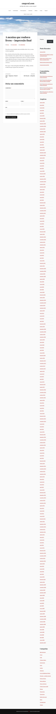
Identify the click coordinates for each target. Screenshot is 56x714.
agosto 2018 (42, 339)
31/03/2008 (14, 44)
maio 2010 (42, 571)
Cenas (41, 10)
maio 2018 (42, 347)
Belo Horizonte (43, 652)
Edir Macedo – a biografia (29, 75)
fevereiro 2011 (42, 550)
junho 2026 (42, 107)
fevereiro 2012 (42, 518)
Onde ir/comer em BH (28, 14)
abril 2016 (42, 410)
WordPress (26, 711)
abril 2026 (42, 113)
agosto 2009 (42, 595)
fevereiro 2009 (42, 611)
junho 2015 (42, 424)
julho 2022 (42, 218)
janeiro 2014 (42, 463)
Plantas (36, 10)
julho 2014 (42, 450)
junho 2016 (42, 405)
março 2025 (42, 147)
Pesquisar (42, 39)
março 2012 (42, 516)
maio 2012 (42, 513)
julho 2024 (42, 160)
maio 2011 (42, 542)
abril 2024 (42, 168)
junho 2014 (42, 453)
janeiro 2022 (42, 234)
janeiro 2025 (42, 149)
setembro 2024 (43, 155)
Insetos (41, 668)
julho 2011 (42, 537)
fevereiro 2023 (42, 202)
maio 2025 (42, 142)
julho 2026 (42, 105)
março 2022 (42, 229)
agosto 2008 (42, 626)
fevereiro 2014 (42, 460)
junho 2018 (42, 344)
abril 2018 (42, 350)
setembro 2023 (43, 186)
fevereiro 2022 (42, 231)
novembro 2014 (43, 439)
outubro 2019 (42, 305)
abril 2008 (42, 637)
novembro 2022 (43, 210)
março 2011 (42, 547)
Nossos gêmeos (23, 10)
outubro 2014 (42, 442)
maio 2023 (42, 197)
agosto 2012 (42, 505)
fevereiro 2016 (42, 416)
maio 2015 (42, 426)
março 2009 (42, 608)
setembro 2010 (43, 561)
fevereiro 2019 (42, 323)
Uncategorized (42, 702)
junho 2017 (42, 373)
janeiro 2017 (42, 387)
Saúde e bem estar (43, 697)
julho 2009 (42, 597)
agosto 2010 (42, 563)
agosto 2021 (42, 247)
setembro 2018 (43, 337)
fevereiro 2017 (42, 384)
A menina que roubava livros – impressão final (18, 38)
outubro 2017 (42, 366)
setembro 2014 (43, 445)
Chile (41, 657)
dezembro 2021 (43, 236)
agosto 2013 (42, 476)
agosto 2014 (42, 447)
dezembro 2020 (43, 268)
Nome (6, 101)
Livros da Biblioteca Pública (45, 673)
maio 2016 (42, 408)
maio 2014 (42, 455)
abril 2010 (42, 574)
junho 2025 (42, 139)
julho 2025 (42, 136)
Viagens (46, 10)
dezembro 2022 (43, 207)
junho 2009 (42, 600)
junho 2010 (42, 568)
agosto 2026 (42, 102)
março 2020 (42, 292)
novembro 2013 (43, 468)
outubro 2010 (42, 558)
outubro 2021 (42, 242)
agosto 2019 (42, 310)
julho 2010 (42, 566)
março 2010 (42, 576)
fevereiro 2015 (42, 434)
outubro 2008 (42, 621)
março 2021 (42, 260)
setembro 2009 (43, 592)
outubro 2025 (42, 128)
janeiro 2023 (42, 205)
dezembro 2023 (43, 178)
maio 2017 (42, 376)
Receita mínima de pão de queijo (46, 62)
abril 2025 (42, 144)
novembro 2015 (43, 421)
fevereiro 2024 (42, 173)
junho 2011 (42, 539)
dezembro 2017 (43, 360)
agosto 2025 (42, 134)
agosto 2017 (42, 371)
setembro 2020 (43, 276)
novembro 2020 (43, 271)
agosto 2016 (42, 400)
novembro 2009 (43, 587)
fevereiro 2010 (42, 579)
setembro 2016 (43, 397)
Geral (10, 10)
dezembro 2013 (43, 466)
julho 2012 (42, 508)
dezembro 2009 (43, 584)
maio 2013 (42, 484)
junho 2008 (42, 632)
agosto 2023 (42, 189)
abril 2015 (42, 429)
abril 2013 (42, 487)
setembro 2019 (43, 308)
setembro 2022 (43, 213)
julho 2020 (42, 281)
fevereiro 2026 (42, 118)
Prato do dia (42, 691)
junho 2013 (42, 482)
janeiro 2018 (42, 358)
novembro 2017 (43, 363)
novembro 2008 (43, 619)
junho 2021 (42, 252)
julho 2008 (42, 629)
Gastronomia (15, 10)
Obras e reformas (43, 683)
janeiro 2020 (42, 297)
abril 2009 (42, 605)
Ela (8, 44)
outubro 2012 (42, 500)
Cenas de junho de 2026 (44, 65)
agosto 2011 (42, 534)
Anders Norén (37, 711)
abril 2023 (42, 200)
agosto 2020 (42, 279)
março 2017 (42, 381)
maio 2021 (42, 255)
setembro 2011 (43, 532)
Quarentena (42, 694)
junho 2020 (42, 284)
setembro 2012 (43, 503)
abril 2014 (42, 458)
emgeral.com (28, 3)
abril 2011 (42, 545)
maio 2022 (42, 223)
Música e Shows (43, 678)
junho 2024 (42, 163)
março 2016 (42, 413)
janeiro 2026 (42, 120)
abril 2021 (42, 258)
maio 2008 (42, 634)
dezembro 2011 (43, 524)
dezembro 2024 (43, 152)
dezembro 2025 (43, 123)
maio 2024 (42, 165)
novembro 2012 (43, 497)
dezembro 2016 (43, 389)
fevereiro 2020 (42, 294)
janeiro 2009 (42, 613)
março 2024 (42, 171)
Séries (41, 699)
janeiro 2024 (42, 176)
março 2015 (42, 431)
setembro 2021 (43, 244)
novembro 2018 (43, 331)
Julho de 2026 (42, 51)
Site (6, 107)
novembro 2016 (43, 392)
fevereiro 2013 (42, 492)
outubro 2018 (42, 334)
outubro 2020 (42, 273)
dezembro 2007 (43, 642)
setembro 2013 (43, 474)
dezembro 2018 (43, 329)
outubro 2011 (42, 529)
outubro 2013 (42, 471)
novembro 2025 (43, 126)
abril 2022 (42, 226)
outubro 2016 (42, 395)
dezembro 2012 (43, 495)
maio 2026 (42, 110)
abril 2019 (42, 321)
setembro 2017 (43, 368)
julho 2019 (42, 313)
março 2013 (42, 489)
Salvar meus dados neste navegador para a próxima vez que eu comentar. (18, 113)
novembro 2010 (43, 555)
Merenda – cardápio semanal (45, 675)
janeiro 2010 (42, 582)
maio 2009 (42, 603)
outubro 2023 (42, 184)
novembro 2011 (43, 526)
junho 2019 (42, 315)
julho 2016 (42, 402)
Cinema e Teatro (43, 660)
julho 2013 (42, 479)
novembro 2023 (43, 181)
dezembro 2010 (43, 553)
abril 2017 (42, 379)
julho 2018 (42, 342)
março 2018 (42, 352)
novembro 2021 (43, 239)
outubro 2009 (42, 590)
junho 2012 (42, 510)
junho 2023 (42, 194)
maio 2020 (42, 287)
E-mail (22, 101)
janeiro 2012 (42, 521)
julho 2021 (42, 250)
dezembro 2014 (43, 437)
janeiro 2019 (42, 326)
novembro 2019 (43, 302)
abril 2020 (42, 289)
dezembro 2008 (43, 616)
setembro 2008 (43, 624)
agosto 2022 (42, 215)
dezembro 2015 (43, 418)
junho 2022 (42, 221)
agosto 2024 (42, 157)
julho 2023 (42, 192)
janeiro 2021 (42, 265)
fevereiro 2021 (42, 263)
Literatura (30, 10)
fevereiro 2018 (42, 355)
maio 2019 (42, 318)
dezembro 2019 (43, 300)
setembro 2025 (43, 131)
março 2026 (42, 115)
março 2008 (42, 640)
